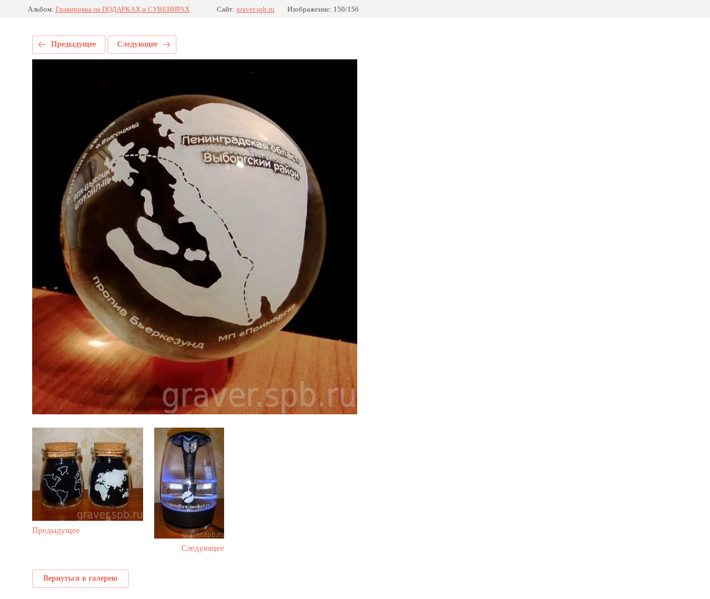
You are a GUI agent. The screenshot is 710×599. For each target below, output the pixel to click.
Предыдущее (73, 44)
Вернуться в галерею (80, 578)
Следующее (137, 44)
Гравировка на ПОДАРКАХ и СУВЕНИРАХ (122, 9)
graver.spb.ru (255, 9)
